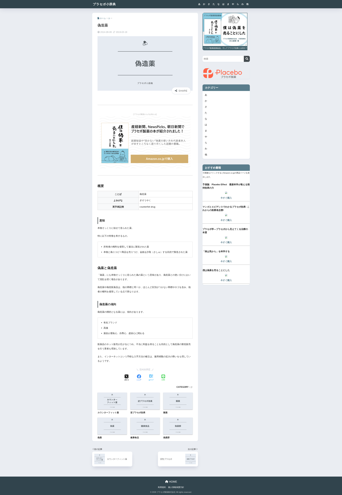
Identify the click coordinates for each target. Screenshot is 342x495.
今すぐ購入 (226, 198)
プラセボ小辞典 (104, 4)
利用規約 (162, 487)
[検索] (247, 59)
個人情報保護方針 (176, 487)
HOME (172, 481)
